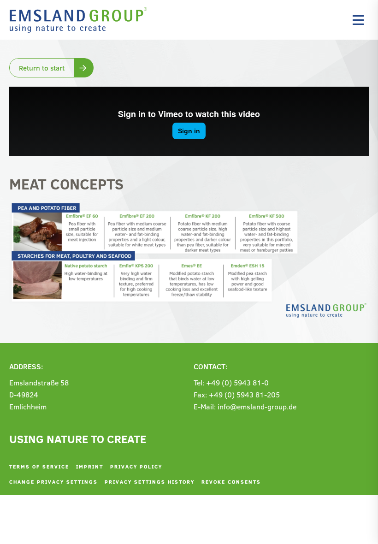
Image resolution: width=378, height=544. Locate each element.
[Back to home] (80, 20)
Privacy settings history (150, 481)
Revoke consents (231, 481)
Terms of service (39, 466)
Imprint (89, 466)
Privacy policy (136, 466)
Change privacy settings (53, 481)
